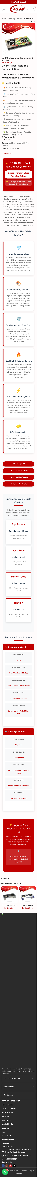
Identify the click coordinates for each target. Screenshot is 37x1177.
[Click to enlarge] (5, 53)
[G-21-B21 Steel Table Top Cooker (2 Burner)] (9, 894)
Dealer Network (8, 1140)
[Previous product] (29, 21)
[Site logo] (17, 9)
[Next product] (34, 21)
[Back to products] (32, 21)
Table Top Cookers (15, 19)
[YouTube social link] (10, 1165)
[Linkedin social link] (15, 148)
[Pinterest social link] (13, 148)
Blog (3, 1132)
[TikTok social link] (14, 1165)
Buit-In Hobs (6, 1120)
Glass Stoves (29, 19)
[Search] (28, 9)
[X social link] (10, 148)
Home (4, 19)
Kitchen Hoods (7, 1105)
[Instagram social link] (6, 1165)
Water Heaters (7, 1112)
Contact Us (6, 1143)
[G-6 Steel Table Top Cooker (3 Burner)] (27, 894)
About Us (5, 1128)
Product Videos (7, 1136)
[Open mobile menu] (4, 9)
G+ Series (5, 1116)
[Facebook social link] (7, 148)
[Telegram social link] (18, 148)
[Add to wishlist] (11, 899)
